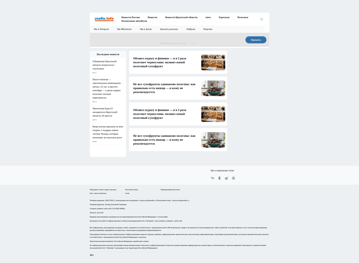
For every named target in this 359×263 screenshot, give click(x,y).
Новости (152, 17)
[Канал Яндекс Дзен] (233, 178)
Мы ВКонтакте (124, 29)
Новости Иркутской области (181, 17)
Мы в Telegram (101, 29)
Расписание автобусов (134, 20)
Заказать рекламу (169, 29)
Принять (256, 39)
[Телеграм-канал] (226, 178)
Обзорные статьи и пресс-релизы (103, 190)
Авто (208, 17)
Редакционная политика (170, 190)
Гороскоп (224, 17)
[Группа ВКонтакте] (212, 178)
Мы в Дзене (146, 29)
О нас (127, 193)
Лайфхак (190, 29)
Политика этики (131, 190)
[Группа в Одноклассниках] (219, 178)
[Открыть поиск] (261, 19)
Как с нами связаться (98, 193)
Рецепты (207, 29)
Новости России (130, 17)
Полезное (242, 17)
